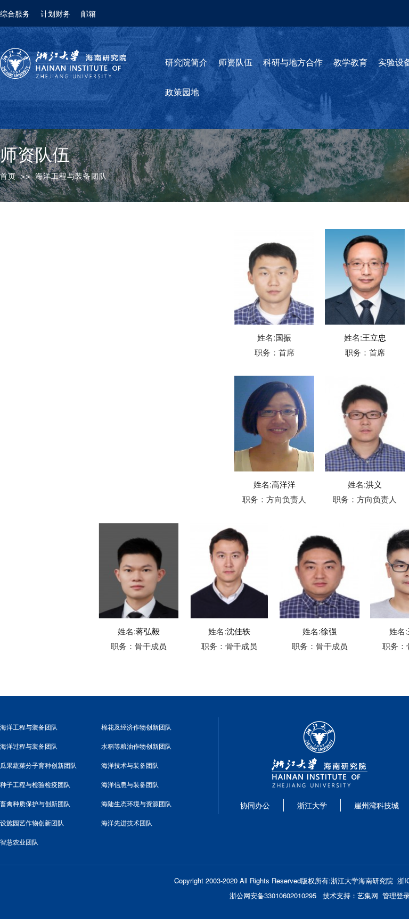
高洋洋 (284, 484)
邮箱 (88, 13)
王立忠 (374, 337)
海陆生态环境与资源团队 (136, 803)
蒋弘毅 (148, 630)
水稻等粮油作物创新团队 (136, 745)
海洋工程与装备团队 (29, 726)
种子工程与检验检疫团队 (35, 784)
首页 (8, 176)
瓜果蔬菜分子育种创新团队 (38, 764)
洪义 (374, 484)
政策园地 (182, 92)
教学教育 (350, 62)
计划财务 (55, 13)
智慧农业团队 (19, 841)
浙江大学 (312, 805)
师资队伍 (235, 62)
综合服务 (15, 13)
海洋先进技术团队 (126, 822)
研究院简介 (186, 62)
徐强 (329, 630)
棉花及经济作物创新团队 (136, 726)
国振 (283, 337)
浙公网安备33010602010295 (273, 895)
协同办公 (255, 805)
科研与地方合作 (293, 62)
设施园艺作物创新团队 (32, 822)
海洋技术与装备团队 (130, 764)
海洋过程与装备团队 (29, 745)
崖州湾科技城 (376, 805)
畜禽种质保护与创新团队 (35, 803)
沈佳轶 (238, 630)
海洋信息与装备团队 (130, 784)
